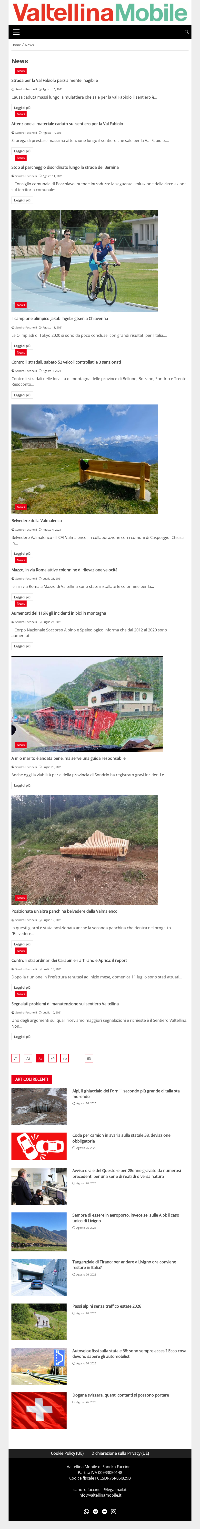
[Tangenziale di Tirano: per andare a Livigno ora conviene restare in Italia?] (39, 1277)
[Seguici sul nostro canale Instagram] (113, 1511)
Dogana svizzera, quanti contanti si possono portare (120, 1395)
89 (89, 1058)
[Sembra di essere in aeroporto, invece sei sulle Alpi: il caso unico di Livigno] (39, 1231)
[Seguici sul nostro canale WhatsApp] (86, 1511)
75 (64, 1058)
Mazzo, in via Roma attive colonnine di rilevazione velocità (64, 569)
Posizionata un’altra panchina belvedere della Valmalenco (64, 911)
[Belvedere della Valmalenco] (100, 459)
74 (52, 1058)
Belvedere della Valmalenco (36, 520)
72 (28, 1058)
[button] (187, 32)
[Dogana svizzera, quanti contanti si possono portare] (39, 1410)
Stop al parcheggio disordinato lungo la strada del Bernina (65, 167)
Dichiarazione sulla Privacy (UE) (120, 1453)
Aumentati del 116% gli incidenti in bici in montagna (58, 613)
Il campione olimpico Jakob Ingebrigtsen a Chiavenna (59, 318)
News (21, 70)
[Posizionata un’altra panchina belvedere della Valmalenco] (100, 850)
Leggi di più (22, 107)
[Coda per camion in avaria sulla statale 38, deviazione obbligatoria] (39, 1146)
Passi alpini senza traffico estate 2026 (106, 1306)
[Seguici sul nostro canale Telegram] (95, 1511)
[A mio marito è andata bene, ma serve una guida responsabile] (100, 704)
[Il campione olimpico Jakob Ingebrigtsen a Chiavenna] (100, 261)
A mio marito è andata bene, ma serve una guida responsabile (68, 758)
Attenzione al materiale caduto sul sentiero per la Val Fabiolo (67, 123)
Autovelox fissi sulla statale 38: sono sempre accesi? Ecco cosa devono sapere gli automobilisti (129, 1353)
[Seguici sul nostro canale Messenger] (104, 1511)
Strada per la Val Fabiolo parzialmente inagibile (54, 80)
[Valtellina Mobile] (100, 12)
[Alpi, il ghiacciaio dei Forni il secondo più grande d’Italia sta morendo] (39, 1106)
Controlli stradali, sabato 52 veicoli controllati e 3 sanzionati (66, 362)
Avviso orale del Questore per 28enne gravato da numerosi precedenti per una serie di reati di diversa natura (126, 1173)
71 (16, 1058)
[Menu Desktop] (16, 32)
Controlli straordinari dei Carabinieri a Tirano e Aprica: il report (69, 960)
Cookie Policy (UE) (67, 1453)
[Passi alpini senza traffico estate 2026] (39, 1322)
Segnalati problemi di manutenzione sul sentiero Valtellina (65, 1003)
